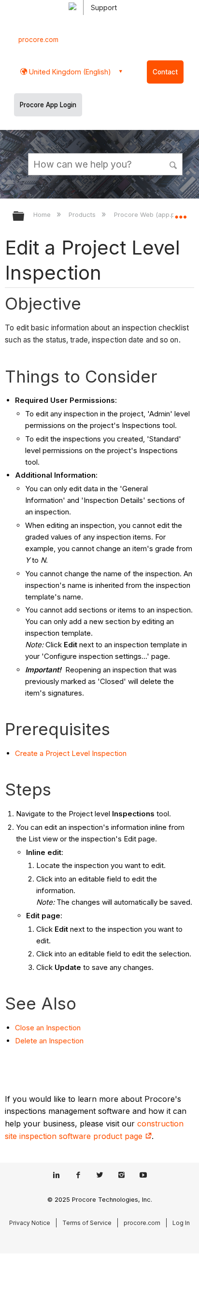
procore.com (38, 39)
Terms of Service (87, 1222)
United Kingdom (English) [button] (69, 72)
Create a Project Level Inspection (71, 753)
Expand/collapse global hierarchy (24, 217)
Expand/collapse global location (180, 213)
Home (43, 214)
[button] (174, 164)
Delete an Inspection (49, 1040)
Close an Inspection (48, 1027)
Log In (181, 1222)
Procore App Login (48, 105)
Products (83, 214)
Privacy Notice (29, 1222)
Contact (165, 72)
